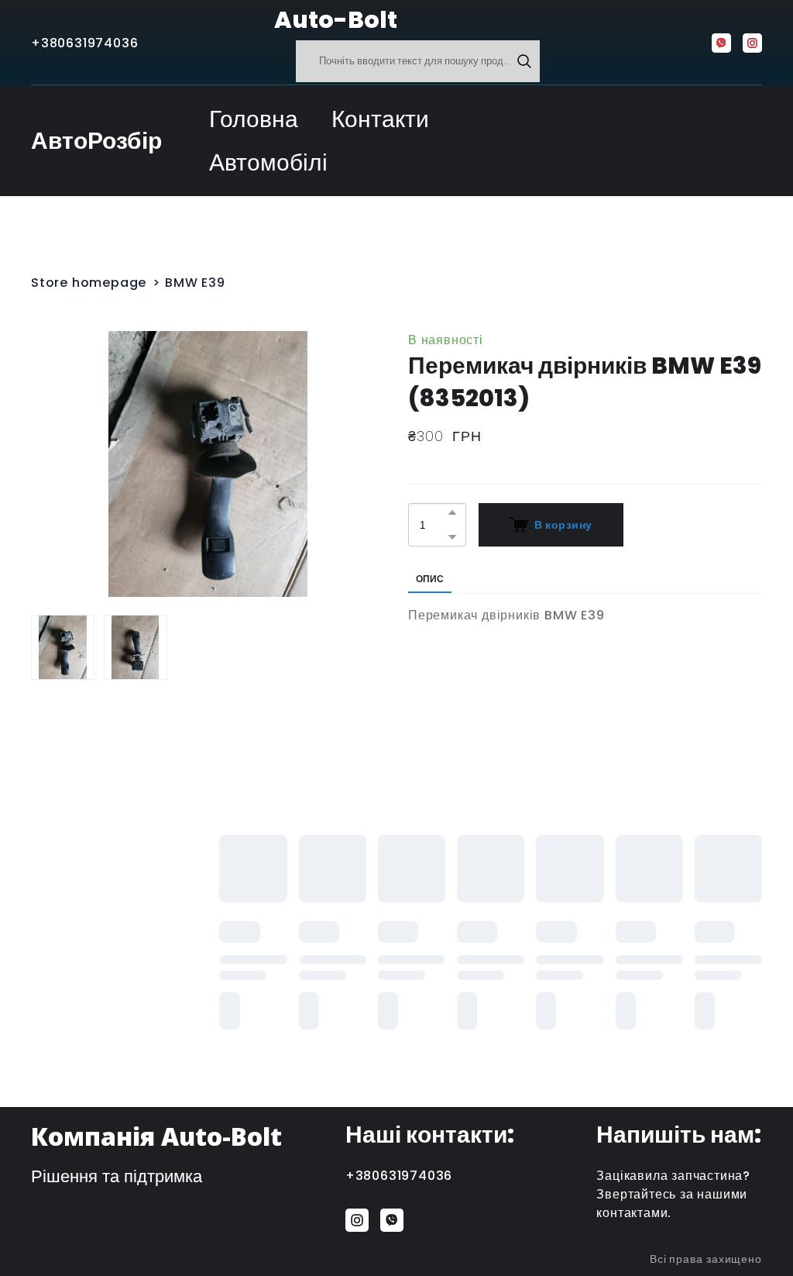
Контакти (380, 119)
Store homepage (88, 282)
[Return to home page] (236, 20)
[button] (524, 61)
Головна (253, 119)
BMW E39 (195, 282)
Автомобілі (268, 162)
